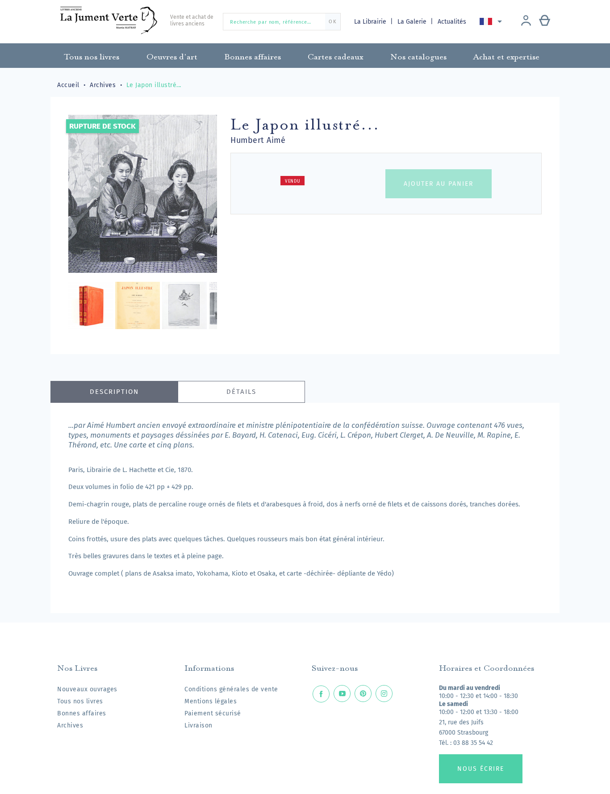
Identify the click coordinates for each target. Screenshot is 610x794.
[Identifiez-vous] (526, 21)
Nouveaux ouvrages (87, 689)
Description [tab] (114, 392)
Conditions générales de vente (231, 689)
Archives (70, 725)
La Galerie (412, 21)
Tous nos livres (80, 701)
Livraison (198, 725)
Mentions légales (210, 701)
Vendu (293, 181)
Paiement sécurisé (212, 713)
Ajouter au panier (438, 184)
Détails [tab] (241, 392)
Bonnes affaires (81, 713)
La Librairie (371, 21)
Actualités (452, 21)
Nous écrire (480, 769)
